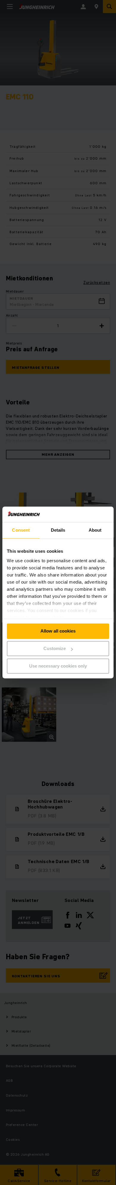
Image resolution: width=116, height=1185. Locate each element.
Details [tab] (58, 530)
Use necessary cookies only (58, 665)
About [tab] (95, 530)
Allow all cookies (58, 631)
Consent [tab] (21, 530)
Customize (54, 648)
